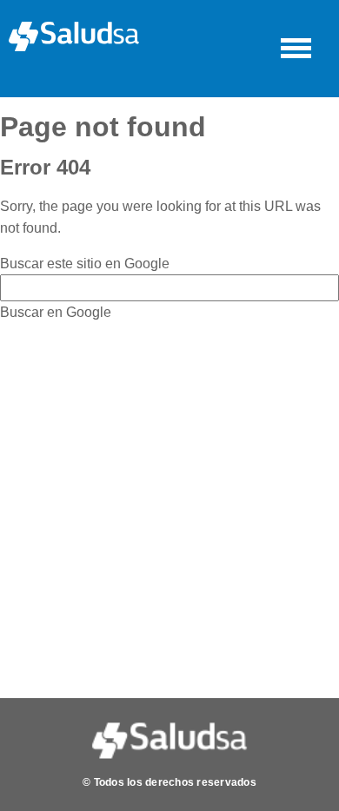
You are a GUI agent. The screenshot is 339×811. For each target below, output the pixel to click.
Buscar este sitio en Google (85, 263)
